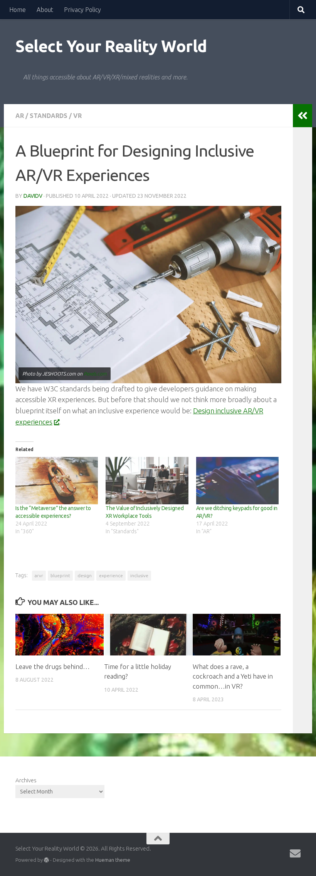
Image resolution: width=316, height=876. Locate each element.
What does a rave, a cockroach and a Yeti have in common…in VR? (233, 676)
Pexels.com (95, 373)
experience (111, 575)
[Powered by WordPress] (46, 860)
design (84, 575)
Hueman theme (112, 860)
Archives (26, 780)
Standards (48, 115)
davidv (33, 196)
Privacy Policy (82, 9)
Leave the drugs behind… (52, 666)
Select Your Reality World (111, 46)
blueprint (60, 575)
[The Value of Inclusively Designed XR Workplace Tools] (147, 480)
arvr (39, 575)
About (45, 9)
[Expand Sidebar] (302, 115)
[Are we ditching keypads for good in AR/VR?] (237, 480)
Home (17, 9)
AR (19, 115)
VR (77, 115)
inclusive (139, 575)
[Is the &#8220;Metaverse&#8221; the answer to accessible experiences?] (56, 480)
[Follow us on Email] (295, 853)
